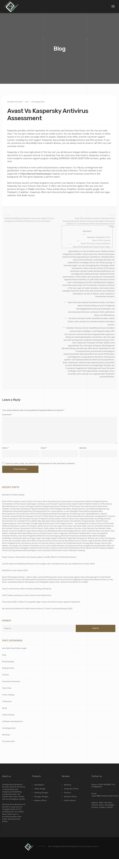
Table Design (39, 789)
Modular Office (70, 797)
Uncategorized (38, 102)
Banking (67, 785)
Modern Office (40, 800)
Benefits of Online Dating (13, 495)
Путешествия (8, 741)
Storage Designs (41, 797)
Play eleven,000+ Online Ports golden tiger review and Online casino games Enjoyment (41, 602)
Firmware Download (11, 681)
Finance (67, 793)
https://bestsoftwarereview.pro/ (36, 174)
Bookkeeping (8, 661)
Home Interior (70, 800)
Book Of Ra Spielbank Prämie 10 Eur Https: (91, 247)
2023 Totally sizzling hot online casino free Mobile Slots (26, 595)
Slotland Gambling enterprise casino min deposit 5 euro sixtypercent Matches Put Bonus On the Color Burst (29, 219)
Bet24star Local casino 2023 (15, 570)
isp (27, 102)
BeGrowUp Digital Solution (87, 846)
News (4, 708)
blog (4, 655)
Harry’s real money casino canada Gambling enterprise (26, 589)
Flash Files (6, 688)
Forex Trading (8, 695)
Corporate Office (71, 789)
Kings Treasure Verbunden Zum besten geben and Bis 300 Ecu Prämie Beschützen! (39, 557)
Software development (12, 721)
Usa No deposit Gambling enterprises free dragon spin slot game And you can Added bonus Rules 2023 (48, 564)
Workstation (39, 785)
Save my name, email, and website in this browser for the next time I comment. (40, 463)
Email (43, 448)
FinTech (5, 675)
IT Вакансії (7, 701)
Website (82, 448)
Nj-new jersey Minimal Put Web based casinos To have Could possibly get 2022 (37, 608)
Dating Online (8, 668)
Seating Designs (41, 793)
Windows (6, 735)
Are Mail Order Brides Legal (14, 648)
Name (4, 448)
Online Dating (8, 715)
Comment (7, 414)
